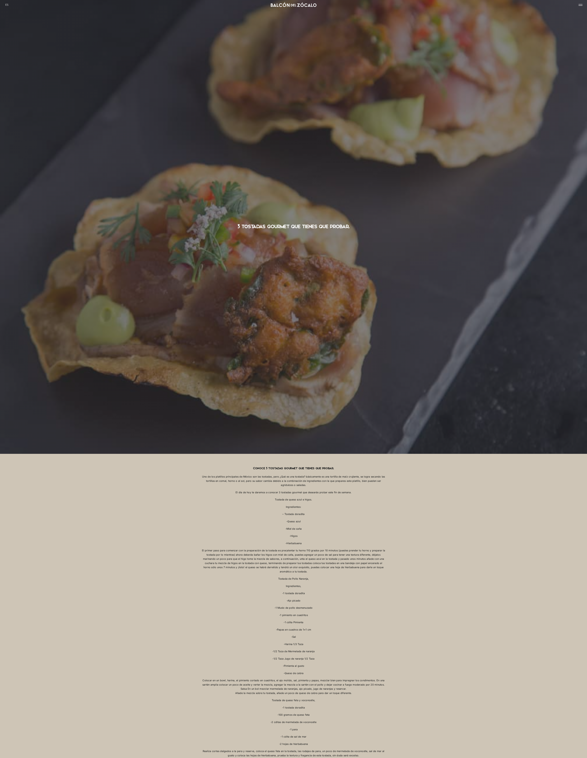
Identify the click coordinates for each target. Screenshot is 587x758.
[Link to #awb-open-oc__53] (580, 5)
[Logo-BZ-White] (293, 3)
